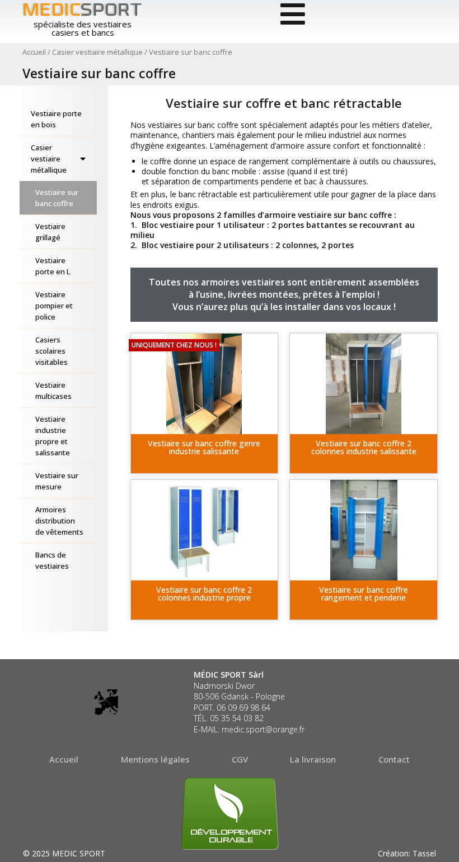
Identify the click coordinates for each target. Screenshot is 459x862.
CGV (240, 759)
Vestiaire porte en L (52, 266)
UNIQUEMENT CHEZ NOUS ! (174, 345)
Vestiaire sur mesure (56, 481)
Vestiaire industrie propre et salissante (52, 436)
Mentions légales (155, 759)
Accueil (34, 52)
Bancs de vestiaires (52, 560)
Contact (394, 759)
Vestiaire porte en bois (56, 119)
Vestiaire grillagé (50, 231)
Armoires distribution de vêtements (59, 520)
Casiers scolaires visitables (51, 351)
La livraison (313, 759)
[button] (204, 453)
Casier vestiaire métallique (97, 52)
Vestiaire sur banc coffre (56, 197)
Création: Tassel (407, 853)
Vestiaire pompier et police (54, 305)
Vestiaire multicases (53, 390)
